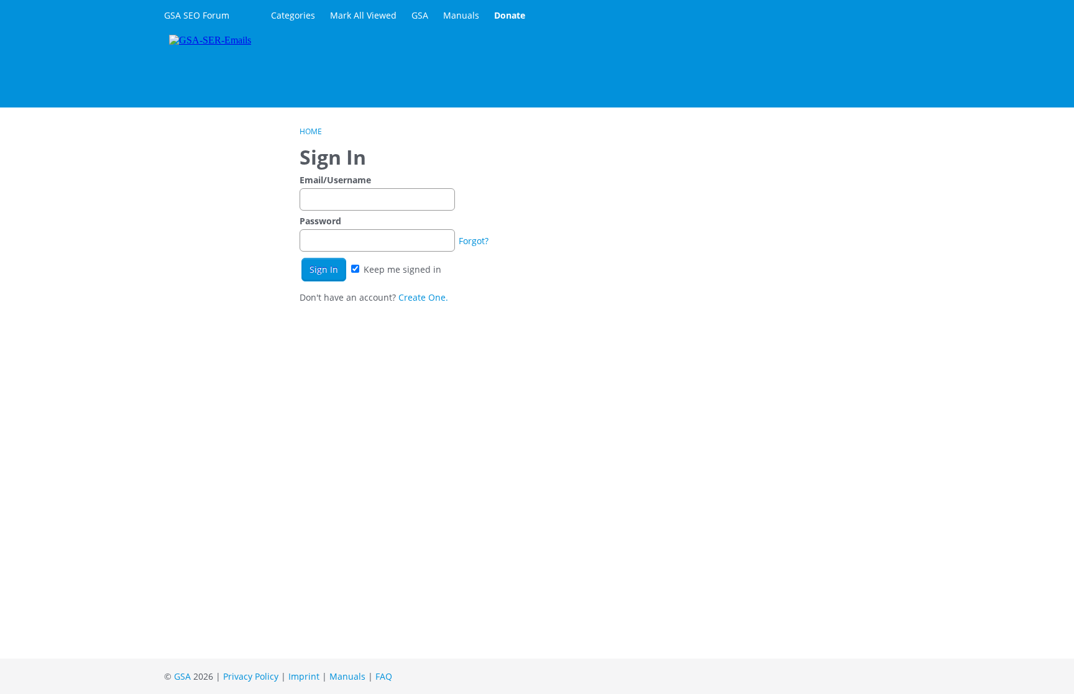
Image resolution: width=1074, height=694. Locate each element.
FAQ (383, 676)
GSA (419, 15)
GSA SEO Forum (196, 15)
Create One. (423, 297)
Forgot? (474, 241)
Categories (293, 15)
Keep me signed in (401, 269)
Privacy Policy (250, 676)
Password (320, 221)
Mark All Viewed (363, 15)
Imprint (303, 676)
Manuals (461, 15)
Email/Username (335, 180)
